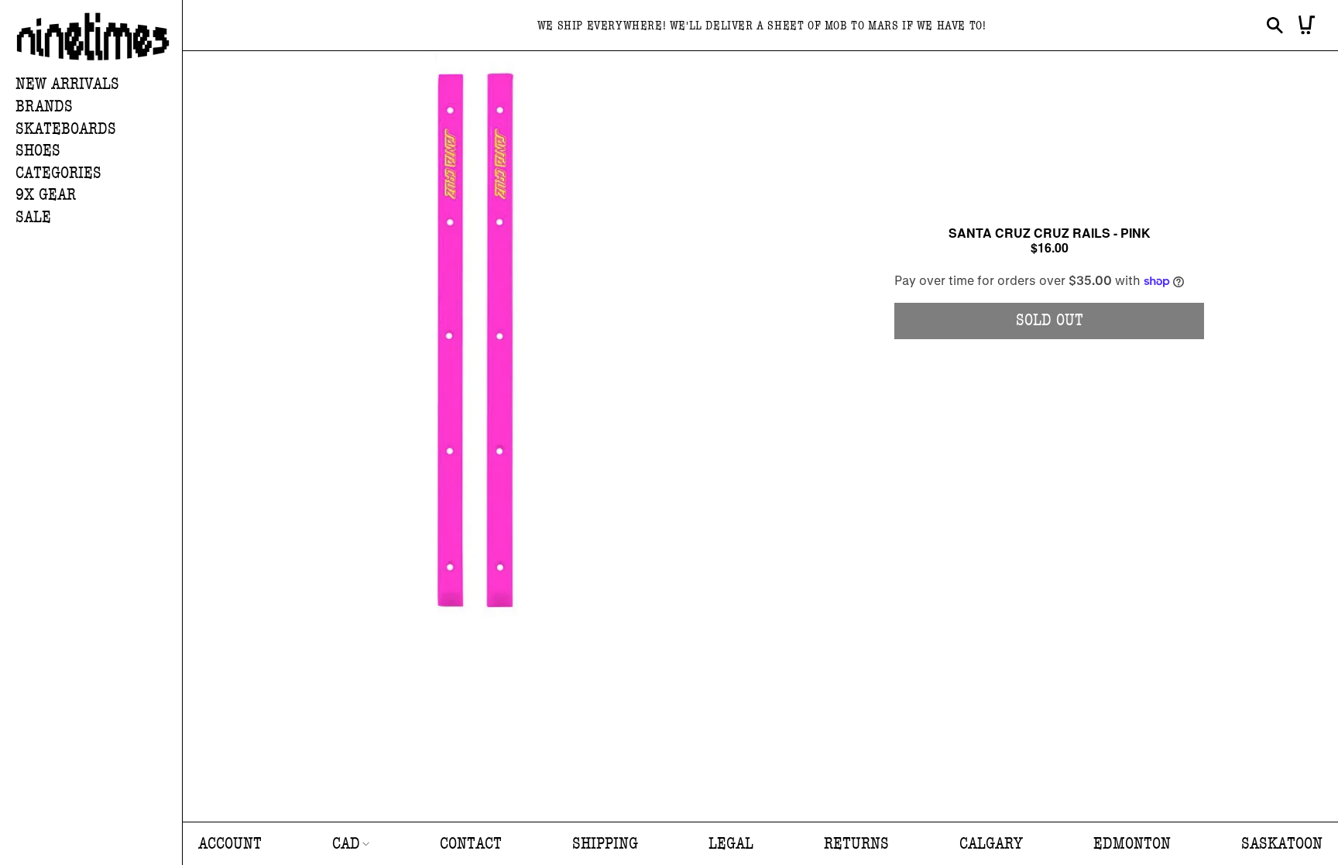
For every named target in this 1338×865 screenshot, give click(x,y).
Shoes (37, 150)
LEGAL (730, 843)
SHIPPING (605, 843)
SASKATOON (1282, 843)
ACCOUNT (230, 843)
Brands (44, 106)
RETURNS (856, 843)
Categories (58, 173)
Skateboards (65, 129)
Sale (33, 217)
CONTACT (471, 843)
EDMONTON (1132, 843)
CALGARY (991, 843)
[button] (98, 107)
